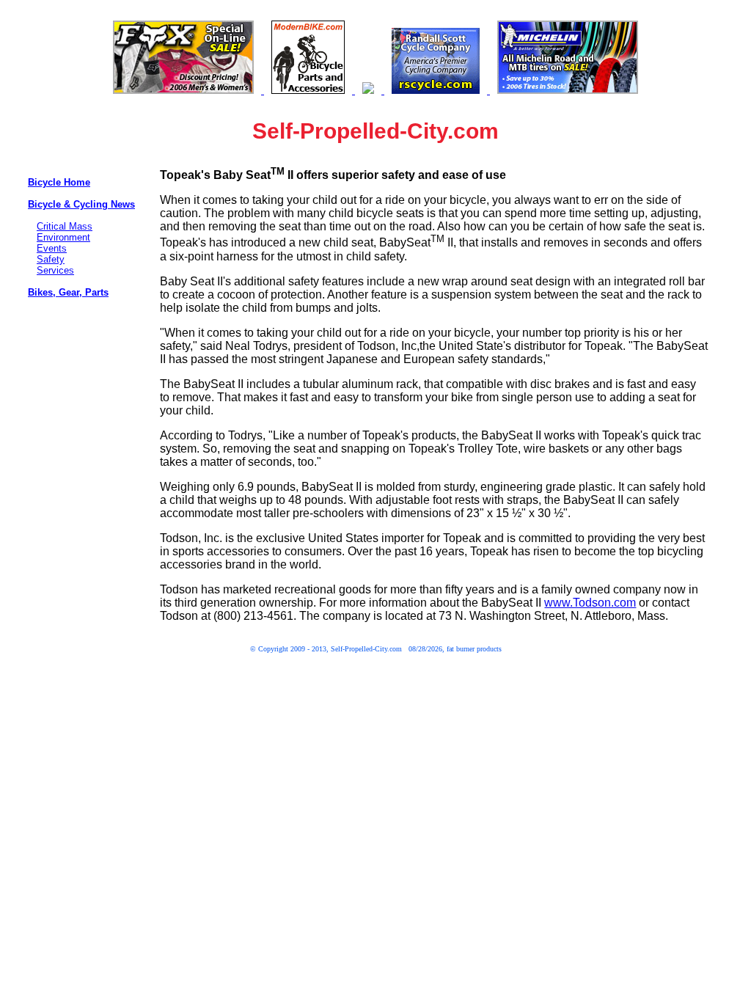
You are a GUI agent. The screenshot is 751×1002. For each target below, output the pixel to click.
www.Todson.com (590, 602)
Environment (63, 237)
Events (52, 248)
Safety (51, 259)
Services (55, 270)
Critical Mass (64, 226)
